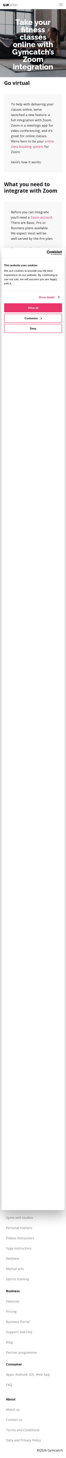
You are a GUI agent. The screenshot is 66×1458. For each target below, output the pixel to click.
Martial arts (15, 1269)
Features (12, 1301)
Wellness (12, 1258)
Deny (33, 328)
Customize (31, 318)
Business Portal (18, 1322)
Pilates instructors (20, 1238)
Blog (9, 1342)
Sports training (17, 1279)
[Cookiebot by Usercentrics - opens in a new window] (47, 253)
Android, (21, 1374)
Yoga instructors (18, 1248)
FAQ (9, 1385)
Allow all (33, 307)
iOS (31, 1374)
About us (13, 1409)
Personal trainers (19, 1228)
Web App (43, 1374)
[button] (61, 3)
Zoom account (41, 217)
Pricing (11, 1311)
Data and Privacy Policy (23, 1440)
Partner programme (21, 1352)
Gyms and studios (19, 1217)
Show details (47, 297)
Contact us (14, 1420)
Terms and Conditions (23, 1430)
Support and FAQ (19, 1332)
